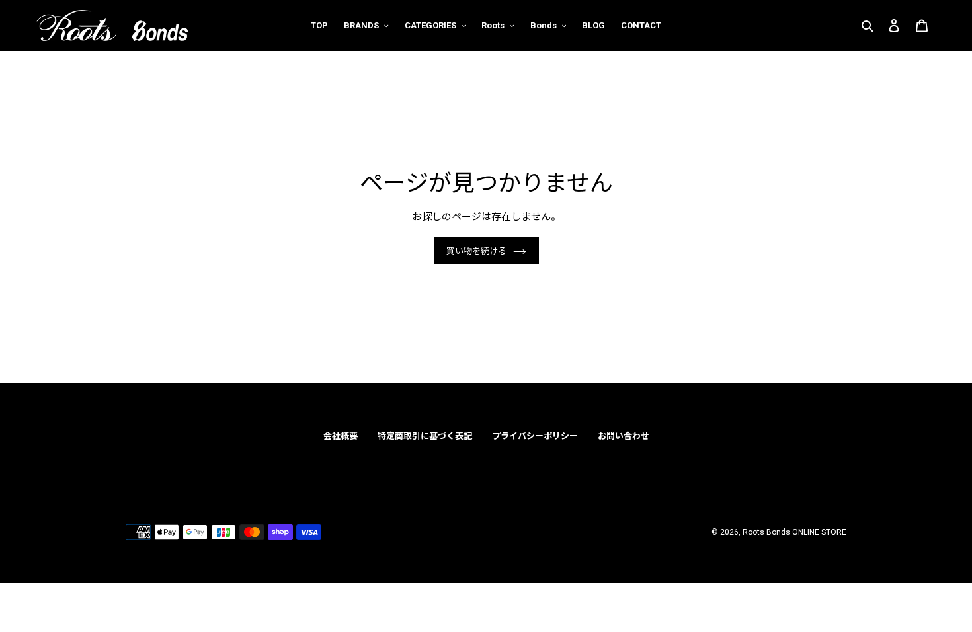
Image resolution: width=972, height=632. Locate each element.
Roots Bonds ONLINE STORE (794, 532)
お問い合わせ (623, 436)
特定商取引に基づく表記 (425, 436)
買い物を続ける (476, 251)
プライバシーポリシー (535, 436)
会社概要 (340, 436)
